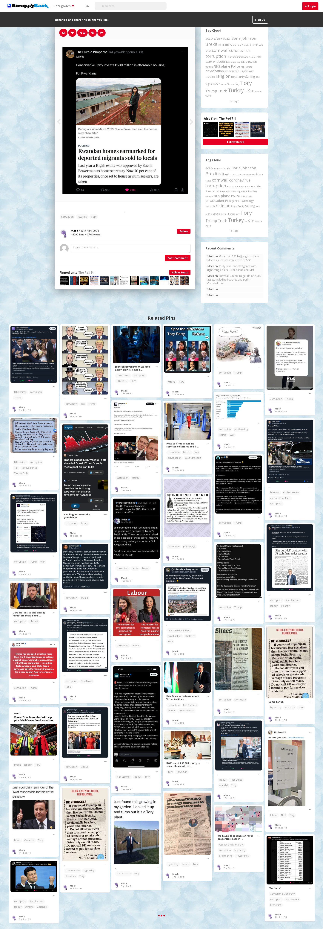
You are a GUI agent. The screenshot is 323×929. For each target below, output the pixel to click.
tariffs (135, 568)
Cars (72, 699)
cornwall (220, 50)
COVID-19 (122, 381)
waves (258, 91)
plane (225, 66)
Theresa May (233, 84)
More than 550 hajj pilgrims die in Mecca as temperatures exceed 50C (233, 258)
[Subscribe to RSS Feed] (87, 6)
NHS (217, 66)
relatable (210, 76)
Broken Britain (291, 492)
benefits (275, 492)
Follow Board (179, 272)
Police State (246, 66)
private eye (189, 546)
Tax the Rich (21, 473)
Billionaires (20, 392)
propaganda (231, 71)
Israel (253, 57)
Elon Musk (86, 681)
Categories (62, 6)
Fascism (231, 57)
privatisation (214, 71)
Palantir (285, 605)
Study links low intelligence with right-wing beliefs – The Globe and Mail (231, 268)
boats (226, 38)
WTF (208, 96)
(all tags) (234, 101)
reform (172, 381)
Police (235, 66)
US (253, 91)
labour (220, 61)
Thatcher (190, 636)
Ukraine (34, 621)
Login (312, 6)
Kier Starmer (292, 600)
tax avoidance (29, 467)
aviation (217, 38)
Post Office (236, 779)
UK (247, 90)
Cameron (29, 840)
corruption (67, 216)
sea (258, 76)
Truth (222, 91)
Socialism (289, 707)
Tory (93, 216)
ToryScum (181, 771)
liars (255, 61)
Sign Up (260, 19)
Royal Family (237, 76)
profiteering (241, 429)
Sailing (250, 76)
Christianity (247, 45)
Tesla (68, 686)
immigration (243, 57)
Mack (22, 407)
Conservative (72, 870)
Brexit (211, 44)
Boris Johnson (243, 38)
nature (209, 66)
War (232, 434)
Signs (208, 84)
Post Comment (177, 258)
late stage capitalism (236, 61)
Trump (211, 90)
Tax (83, 403)
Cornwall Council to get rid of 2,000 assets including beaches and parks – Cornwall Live (234, 279)
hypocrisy (275, 707)
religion (223, 76)
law (250, 61)
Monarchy (239, 850)
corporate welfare (280, 498)
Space (216, 84)
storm (224, 84)
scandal (223, 785)
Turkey (236, 90)
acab (209, 38)
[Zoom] (92, 33)
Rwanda (82, 216)
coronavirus (239, 50)
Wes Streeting (193, 457)
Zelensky (42, 906)
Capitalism (235, 45)
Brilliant (223, 45)
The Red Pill (87, 273)
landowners (292, 899)
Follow (184, 231)
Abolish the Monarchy (231, 844)
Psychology (247, 71)
